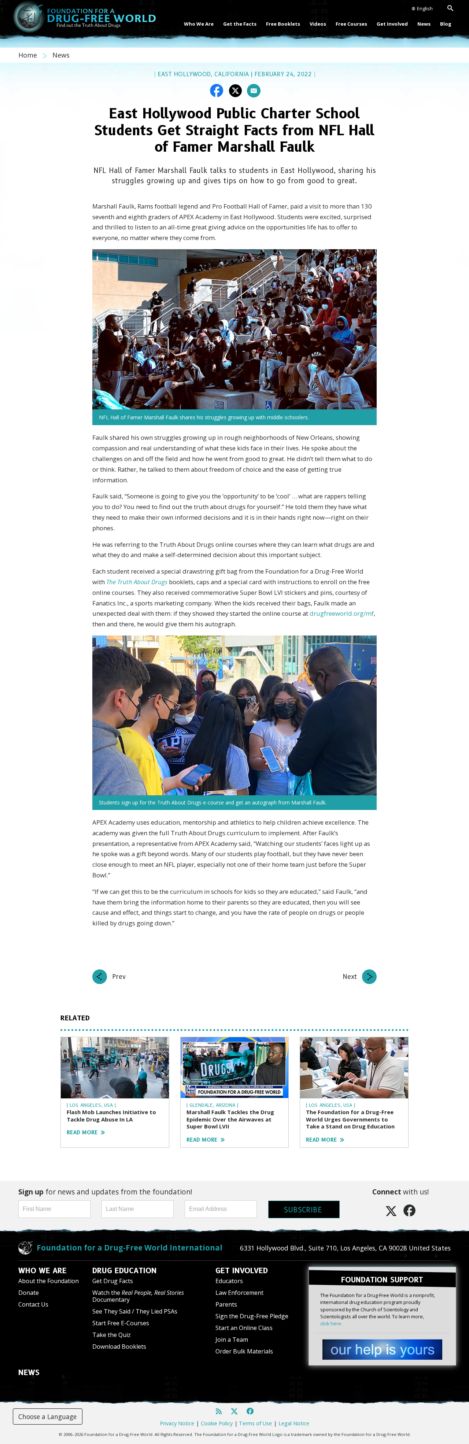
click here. (331, 1323)
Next (350, 976)
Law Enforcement (239, 1293)
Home (28, 55)
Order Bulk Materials (244, 1351)
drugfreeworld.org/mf (342, 613)
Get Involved (392, 24)
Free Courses (351, 24)
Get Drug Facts (112, 1281)
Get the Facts (239, 24)
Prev (119, 976)
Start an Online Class (244, 1328)
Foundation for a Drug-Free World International (129, 1247)
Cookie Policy (217, 1423)
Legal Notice (293, 1423)
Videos (318, 24)
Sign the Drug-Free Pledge (251, 1316)
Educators (229, 1281)
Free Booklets (283, 24)
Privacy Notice (177, 1423)
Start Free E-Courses (120, 1323)
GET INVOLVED (241, 1270)
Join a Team (231, 1340)
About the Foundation (48, 1281)
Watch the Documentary (138, 1296)
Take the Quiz (111, 1335)
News (424, 24)
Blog (445, 24)
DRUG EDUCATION (124, 1270)
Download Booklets (119, 1346)
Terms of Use (255, 1423)
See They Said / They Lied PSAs (134, 1311)
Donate (28, 1293)
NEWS (29, 1372)
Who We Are (199, 24)
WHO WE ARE (42, 1270)
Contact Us (33, 1304)
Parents (226, 1304)
